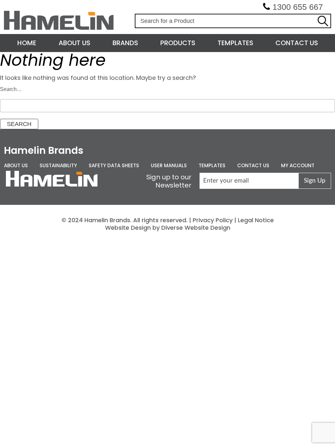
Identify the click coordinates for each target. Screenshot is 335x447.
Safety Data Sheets (114, 165)
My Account (297, 165)
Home (26, 42)
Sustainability (58, 165)
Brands (125, 42)
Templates (235, 42)
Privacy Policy (213, 220)
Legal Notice (256, 220)
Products (177, 42)
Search (323, 21)
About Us (74, 42)
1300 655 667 (298, 6)
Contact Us (296, 42)
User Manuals (169, 165)
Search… (11, 89)
